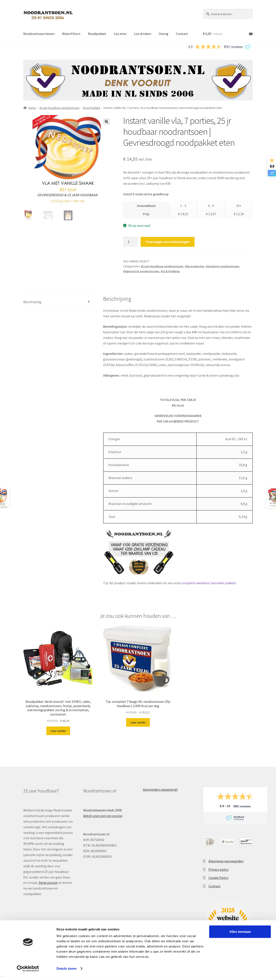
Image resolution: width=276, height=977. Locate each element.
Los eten (120, 33)
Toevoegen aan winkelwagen (168, 242)
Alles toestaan (240, 931)
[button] (106, 121)
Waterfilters (71, 33)
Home (32, 108)
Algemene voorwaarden (226, 861)
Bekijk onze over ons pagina (102, 816)
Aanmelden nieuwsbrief (160, 789)
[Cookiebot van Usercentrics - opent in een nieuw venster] (28, 968)
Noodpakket (97, 33)
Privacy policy (219, 869)
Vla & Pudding (91, 108)
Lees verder (58, 731)
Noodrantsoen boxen (39, 33)
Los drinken (142, 33)
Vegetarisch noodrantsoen (141, 271)
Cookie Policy (218, 877)
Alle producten (194, 266)
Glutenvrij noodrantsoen (222, 266)
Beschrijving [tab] (32, 302)
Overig (163, 33)
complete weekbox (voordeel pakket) (208, 583)
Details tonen (66, 968)
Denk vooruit (48, 882)
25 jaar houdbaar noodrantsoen (59, 108)
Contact (182, 33)
